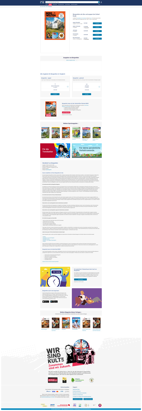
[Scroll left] (65, 60)
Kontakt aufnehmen (77, 391)
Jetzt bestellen (80, 279)
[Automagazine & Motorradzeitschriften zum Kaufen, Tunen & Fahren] (87, 150)
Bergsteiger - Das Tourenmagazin (48, 237)
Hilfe (99, 4)
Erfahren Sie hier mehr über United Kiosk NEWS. (50, 261)
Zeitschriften (55, 4)
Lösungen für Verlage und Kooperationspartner (82, 396)
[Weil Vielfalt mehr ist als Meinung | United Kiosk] (42, 2)
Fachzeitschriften (61, 4)
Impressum (71, 409)
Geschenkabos (67, 4)
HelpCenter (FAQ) (76, 389)
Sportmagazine (48, 169)
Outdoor (44, 236)
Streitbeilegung (77, 409)
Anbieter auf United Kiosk (78, 394)
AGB (62, 409)
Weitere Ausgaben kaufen (70, 60)
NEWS (50, 4)
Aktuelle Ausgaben (74, 4)
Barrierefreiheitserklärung (86, 409)
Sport (47, 6)
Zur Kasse (97, 23)
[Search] (99, 2)
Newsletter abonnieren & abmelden (79, 393)
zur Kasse (55, 94)
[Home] (40, 6)
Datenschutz (66, 409)
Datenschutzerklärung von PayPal (48, 397)
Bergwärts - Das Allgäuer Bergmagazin (49, 240)
